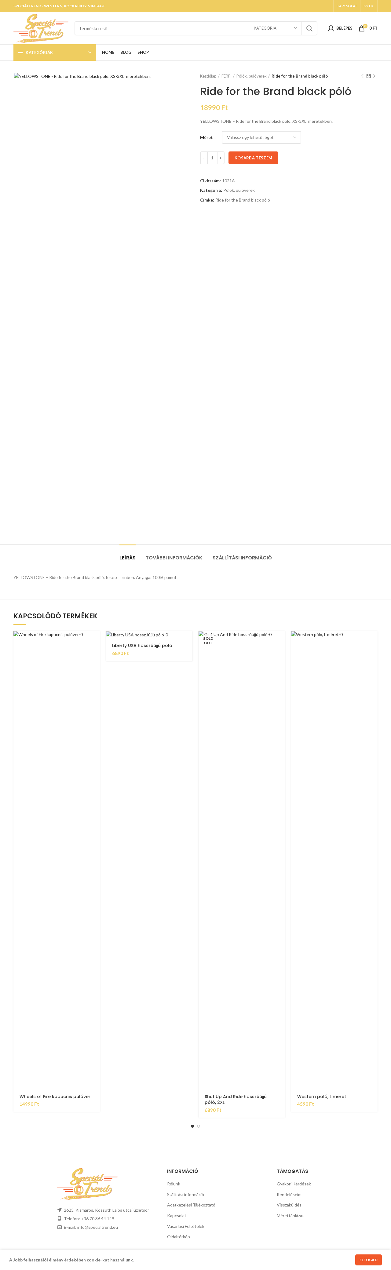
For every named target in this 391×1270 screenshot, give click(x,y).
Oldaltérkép (178, 1236)
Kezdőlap (208, 76)
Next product (374, 76)
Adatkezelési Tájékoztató (191, 1204)
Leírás (127, 557)
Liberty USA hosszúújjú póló (142, 645)
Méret (207, 137)
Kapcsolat (176, 1215)
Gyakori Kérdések (294, 1183)
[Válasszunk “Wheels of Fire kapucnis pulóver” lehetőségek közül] (95, 641)
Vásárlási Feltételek (185, 1226)
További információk (174, 557)
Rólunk (173, 1183)
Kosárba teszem (253, 157)
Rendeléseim (289, 1194)
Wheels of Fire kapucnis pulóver (55, 1097)
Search (309, 28)
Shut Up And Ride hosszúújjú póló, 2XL (236, 1100)
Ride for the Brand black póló (242, 200)
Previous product (362, 76)
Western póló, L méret (321, 1097)
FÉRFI (226, 76)
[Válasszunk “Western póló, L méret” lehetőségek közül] (373, 641)
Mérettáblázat (290, 1215)
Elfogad (369, 1259)
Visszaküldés (289, 1204)
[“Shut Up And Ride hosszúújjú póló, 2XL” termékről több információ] (280, 641)
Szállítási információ (242, 557)
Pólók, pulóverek (251, 76)
